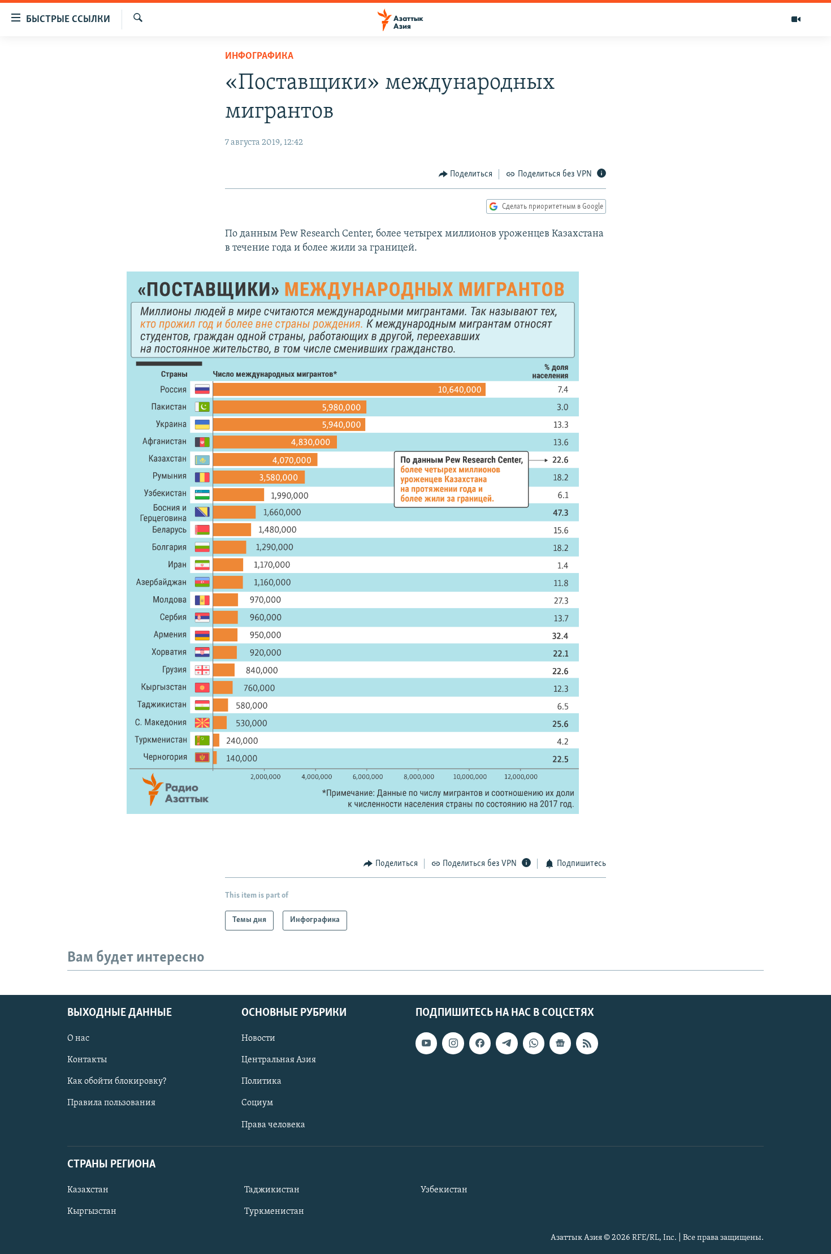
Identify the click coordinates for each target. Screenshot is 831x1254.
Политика (261, 1081)
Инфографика (259, 56)
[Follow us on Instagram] (453, 1043)
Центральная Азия (278, 1060)
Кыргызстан (91, 1211)
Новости (258, 1038)
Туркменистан (274, 1211)
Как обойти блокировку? (116, 1081)
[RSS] (587, 1043)
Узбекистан (444, 1190)
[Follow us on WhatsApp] (533, 1043)
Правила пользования (111, 1103)
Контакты (87, 1060)
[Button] (466, 174)
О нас (78, 1038)
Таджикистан (272, 1190)
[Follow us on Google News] (560, 1043)
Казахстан (88, 1190)
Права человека (273, 1124)
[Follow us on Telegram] (506, 1043)
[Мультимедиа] (796, 19)
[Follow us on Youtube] (426, 1043)
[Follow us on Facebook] (480, 1043)
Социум (257, 1103)
